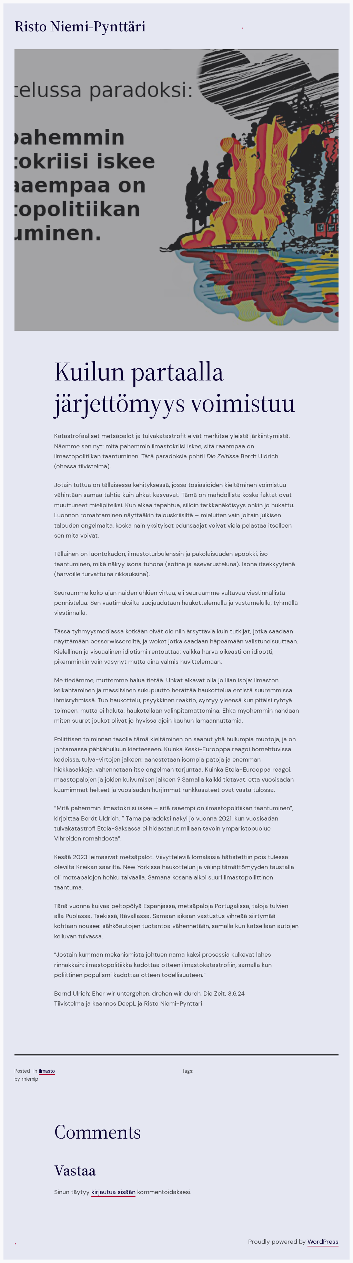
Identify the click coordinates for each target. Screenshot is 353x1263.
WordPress (323, 1241)
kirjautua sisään (113, 1192)
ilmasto (47, 1071)
